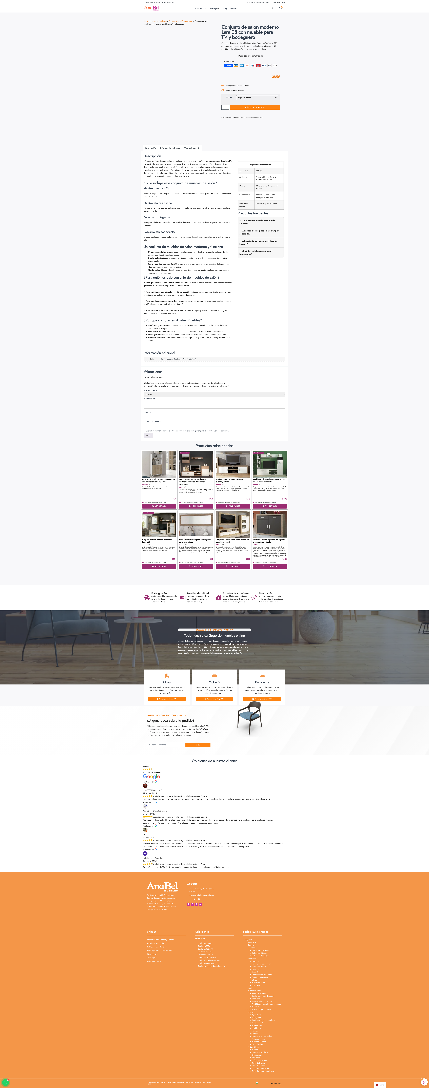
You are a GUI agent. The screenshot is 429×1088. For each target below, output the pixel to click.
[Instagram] (192, 904)
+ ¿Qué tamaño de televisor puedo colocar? (257, 222)
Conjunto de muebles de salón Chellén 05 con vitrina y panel (232, 540)
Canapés (251, 945)
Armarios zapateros (259, 993)
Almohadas (252, 942)
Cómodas (255, 972)
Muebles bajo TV (258, 1025)
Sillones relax (257, 1055)
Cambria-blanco (166, 359)
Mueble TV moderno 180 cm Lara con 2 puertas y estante (231, 480)
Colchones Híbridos (259, 953)
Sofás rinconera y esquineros (263, 1071)
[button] (5, 1082)
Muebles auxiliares (254, 990)
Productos (154, 21)
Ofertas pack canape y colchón (259, 1009)
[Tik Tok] (196, 904)
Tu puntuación (150, 390)
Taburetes (255, 1006)
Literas (254, 980)
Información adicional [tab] (170, 148)
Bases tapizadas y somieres (262, 964)
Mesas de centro (258, 1023)
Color (229, 97)
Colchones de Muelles (260, 950)
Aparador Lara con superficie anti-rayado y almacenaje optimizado (269, 540)
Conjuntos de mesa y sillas (262, 1036)
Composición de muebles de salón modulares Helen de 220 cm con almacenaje (192, 482)
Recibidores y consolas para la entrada (266, 1004)
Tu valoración (150, 398)
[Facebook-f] (188, 904)
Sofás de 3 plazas (258, 1065)
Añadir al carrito (254, 107)
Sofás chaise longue (259, 1060)
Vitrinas (255, 1031)
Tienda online (199, 8)
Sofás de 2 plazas (258, 1063)
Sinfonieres (256, 985)
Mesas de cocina (258, 1039)
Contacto (233, 8)
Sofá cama (256, 1057)
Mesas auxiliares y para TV (262, 1001)
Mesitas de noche (258, 982)
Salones (163, 21)
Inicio (146, 21)
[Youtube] (200, 904)
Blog (225, 8)
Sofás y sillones (253, 1047)
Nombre (148, 412)
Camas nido (256, 969)
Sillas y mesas (253, 1033)
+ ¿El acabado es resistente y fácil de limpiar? (258, 242)
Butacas (255, 1049)
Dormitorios (252, 958)
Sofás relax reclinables (260, 1068)
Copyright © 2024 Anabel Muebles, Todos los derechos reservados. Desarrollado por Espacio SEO (179, 1083)
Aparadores (256, 1014)
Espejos (250, 988)
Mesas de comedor (259, 1041)
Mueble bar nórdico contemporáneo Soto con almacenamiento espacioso (158, 480)
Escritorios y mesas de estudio (263, 996)
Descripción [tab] (150, 148)
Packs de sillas (257, 1044)
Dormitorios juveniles (260, 977)
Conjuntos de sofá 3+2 (260, 1052)
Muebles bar (256, 1028)
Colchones (252, 947)
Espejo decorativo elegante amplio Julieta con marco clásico (195, 540)
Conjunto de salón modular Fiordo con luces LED (157, 540)
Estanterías (256, 998)
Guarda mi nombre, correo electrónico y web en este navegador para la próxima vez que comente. (187, 430)
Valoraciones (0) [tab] (192, 148)
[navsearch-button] (272, 8)
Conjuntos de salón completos (180, 21)
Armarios (255, 961)
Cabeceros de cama (259, 966)
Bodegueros (256, 1017)
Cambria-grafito (179, 359)
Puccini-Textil (191, 359)
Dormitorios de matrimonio (262, 974)
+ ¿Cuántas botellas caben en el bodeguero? (255, 252)
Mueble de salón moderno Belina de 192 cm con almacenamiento (269, 480)
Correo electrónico (152, 421)
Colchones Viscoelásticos (261, 955)
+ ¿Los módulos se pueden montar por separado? (259, 232)
